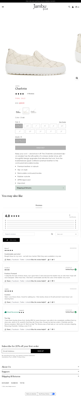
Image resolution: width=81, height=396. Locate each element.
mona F (7, 248)
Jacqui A (21, 310)
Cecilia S (7, 268)
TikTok (22, 383)
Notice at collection (31, 394)
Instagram (5, 383)
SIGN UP (41, 351)
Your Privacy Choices (44, 394)
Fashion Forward (11, 273)
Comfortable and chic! (13, 254)
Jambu (17, 86)
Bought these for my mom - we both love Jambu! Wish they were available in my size (33, 256)
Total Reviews (72, 217)
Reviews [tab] (39, 205)
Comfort (7, 295)
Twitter (22, 259)
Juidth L (7, 289)
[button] (40, 94)
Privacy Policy (21, 357)
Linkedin (28, 259)
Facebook (15, 259)
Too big (7, 318)
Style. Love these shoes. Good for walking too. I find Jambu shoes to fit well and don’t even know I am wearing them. (38, 298)
